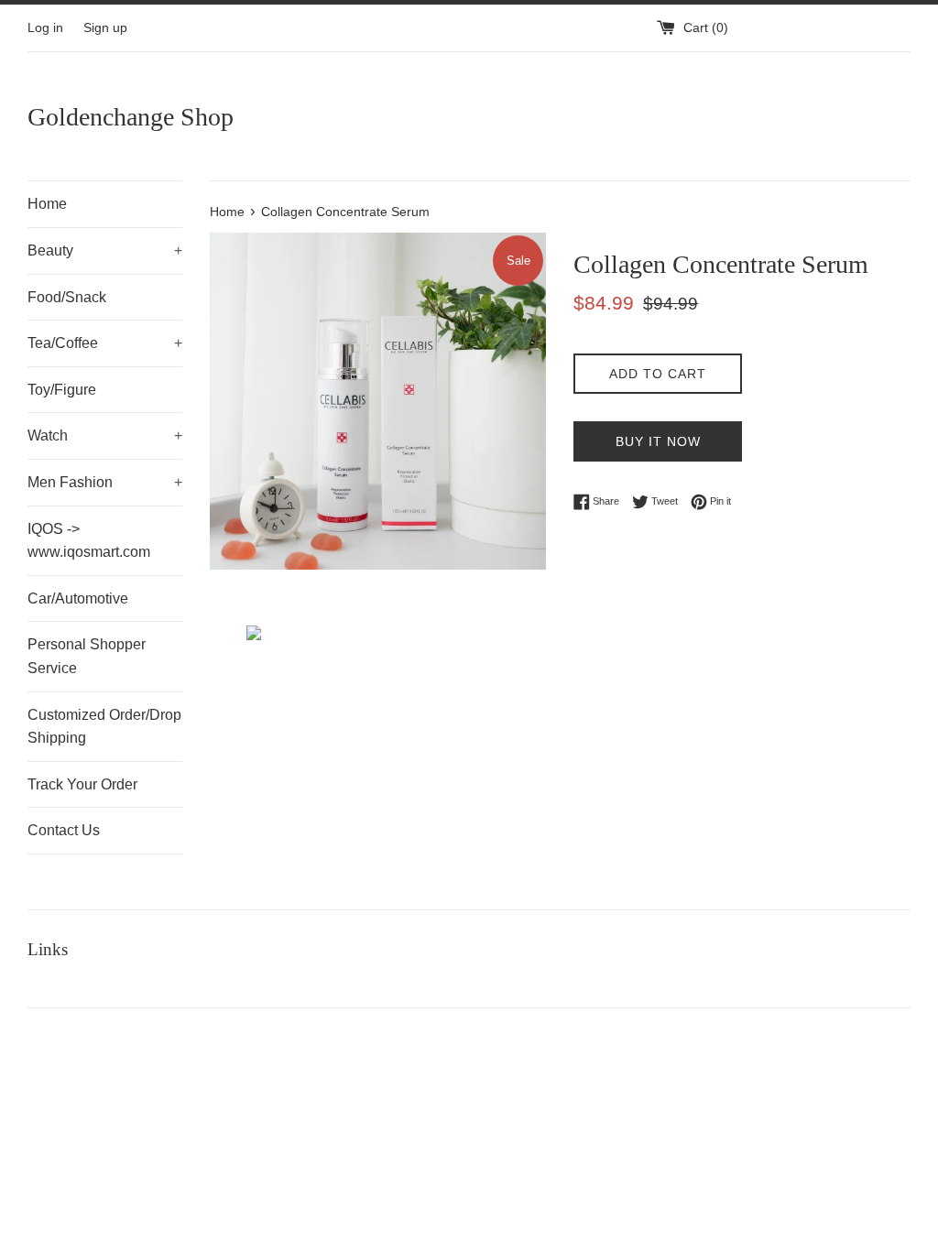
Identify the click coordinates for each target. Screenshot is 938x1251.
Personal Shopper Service (86, 656)
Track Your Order (82, 784)
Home (47, 204)
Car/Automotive (77, 598)
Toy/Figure (61, 389)
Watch (104, 435)
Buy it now (658, 441)
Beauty (104, 250)
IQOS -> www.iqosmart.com (88, 540)
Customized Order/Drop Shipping (104, 726)
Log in (45, 28)
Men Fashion (104, 482)
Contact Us (63, 830)
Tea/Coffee (104, 343)
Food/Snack (66, 297)
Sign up (105, 28)
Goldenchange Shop (130, 117)
